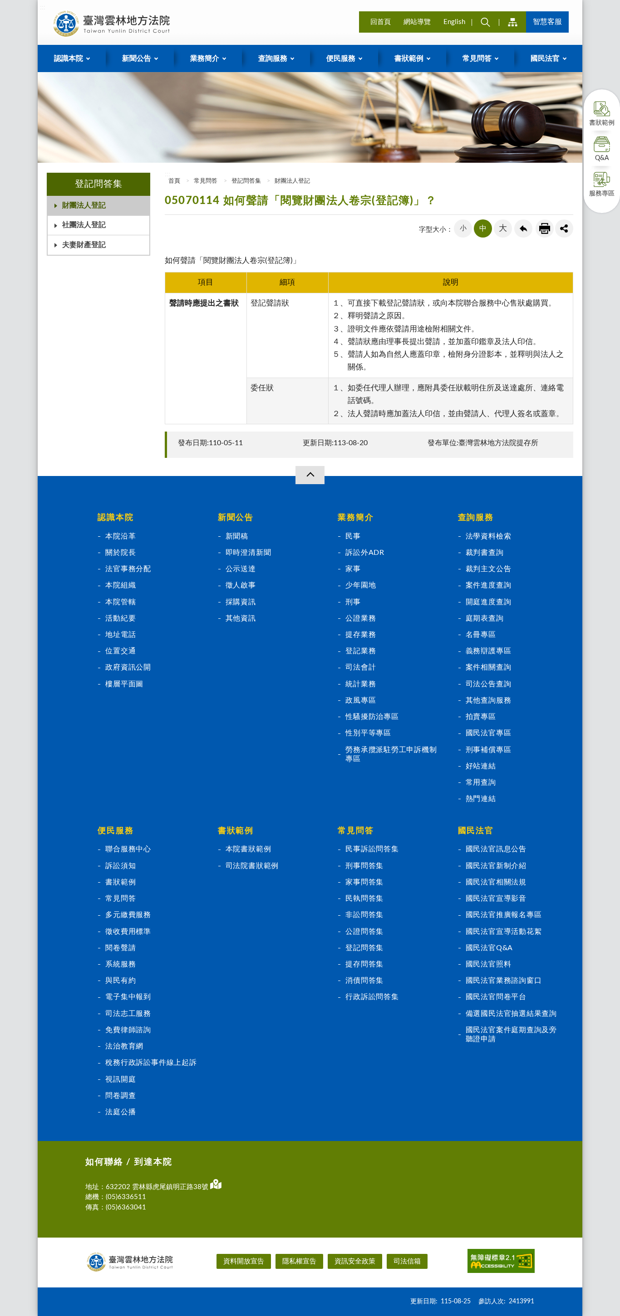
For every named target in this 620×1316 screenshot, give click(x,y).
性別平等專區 (368, 733)
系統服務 (120, 964)
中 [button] (483, 228)
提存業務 (360, 634)
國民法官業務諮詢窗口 (504, 980)
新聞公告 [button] (136, 58)
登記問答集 (246, 181)
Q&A (602, 158)
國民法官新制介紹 (496, 865)
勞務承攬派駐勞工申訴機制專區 (391, 754)
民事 (353, 536)
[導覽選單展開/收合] (310, 475)
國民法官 (476, 831)
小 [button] (463, 228)
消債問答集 (364, 980)
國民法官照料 (489, 964)
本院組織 (120, 585)
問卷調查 (120, 1095)
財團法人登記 (84, 205)
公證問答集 (364, 931)
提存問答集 (364, 964)
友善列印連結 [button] (545, 228)
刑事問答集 (364, 865)
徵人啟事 (241, 585)
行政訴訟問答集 (372, 996)
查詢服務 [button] (272, 58)
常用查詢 (481, 782)
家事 (353, 569)
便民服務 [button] (340, 58)
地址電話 (120, 634)
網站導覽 (417, 22)
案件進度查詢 (489, 585)
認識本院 (115, 518)
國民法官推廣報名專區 (504, 914)
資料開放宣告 (243, 1261)
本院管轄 (120, 602)
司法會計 (360, 667)
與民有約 (120, 980)
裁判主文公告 (489, 569)
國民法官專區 (489, 733)
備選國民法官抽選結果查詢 (511, 1013)
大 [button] (503, 228)
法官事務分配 (128, 569)
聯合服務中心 (128, 849)
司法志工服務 (128, 1013)
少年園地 (360, 585)
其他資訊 (241, 618)
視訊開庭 (120, 1079)
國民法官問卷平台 (496, 996)
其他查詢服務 (489, 700)
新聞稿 (237, 536)
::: (42, 7)
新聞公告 (236, 518)
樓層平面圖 (124, 684)
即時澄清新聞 (248, 552)
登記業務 (360, 651)
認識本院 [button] (68, 58)
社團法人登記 (84, 224)
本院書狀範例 (248, 849)
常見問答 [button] (477, 58)
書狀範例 (602, 123)
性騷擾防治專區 (372, 716)
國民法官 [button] (545, 58)
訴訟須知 (120, 865)
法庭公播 (120, 1112)
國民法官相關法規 (496, 882)
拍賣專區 (481, 716)
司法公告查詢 (489, 684)
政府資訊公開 (128, 667)
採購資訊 (241, 602)
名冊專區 (481, 634)
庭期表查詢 (485, 618)
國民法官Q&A (489, 948)
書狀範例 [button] (408, 58)
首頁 (173, 181)
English (454, 22)
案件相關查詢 (489, 667)
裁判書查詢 (485, 552)
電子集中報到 (128, 996)
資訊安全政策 (355, 1261)
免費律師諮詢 (128, 1030)
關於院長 (120, 552)
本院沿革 (120, 536)
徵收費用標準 (128, 931)
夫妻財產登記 (84, 244)
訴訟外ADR (364, 552)
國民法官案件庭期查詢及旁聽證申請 (511, 1034)
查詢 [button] (485, 22)
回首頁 (380, 22)
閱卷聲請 (120, 948)
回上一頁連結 (523, 228)
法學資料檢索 (489, 536)
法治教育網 (124, 1046)
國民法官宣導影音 (496, 898)
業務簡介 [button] (204, 58)
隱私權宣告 (299, 1261)
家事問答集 (364, 882)
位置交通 (120, 651)
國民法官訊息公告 (496, 849)
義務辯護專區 (489, 651)
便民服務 (115, 831)
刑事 (353, 602)
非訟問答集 (364, 914)
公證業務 (360, 618)
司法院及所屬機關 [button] (512, 22)
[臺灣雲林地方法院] (113, 23)
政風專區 (360, 700)
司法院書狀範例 (252, 865)
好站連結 (481, 766)
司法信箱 (407, 1261)
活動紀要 (120, 618)
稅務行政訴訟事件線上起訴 (151, 1062)
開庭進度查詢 (489, 602)
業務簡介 (356, 518)
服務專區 (602, 193)
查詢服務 (476, 518)
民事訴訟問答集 (372, 849)
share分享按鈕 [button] (564, 228)
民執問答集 (364, 898)
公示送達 (241, 569)
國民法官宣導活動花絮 (504, 931)
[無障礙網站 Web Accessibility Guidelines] (501, 1262)
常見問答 (205, 181)
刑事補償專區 (489, 749)
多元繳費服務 (128, 914)
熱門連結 (481, 798)
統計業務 (360, 684)
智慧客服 (547, 21)
